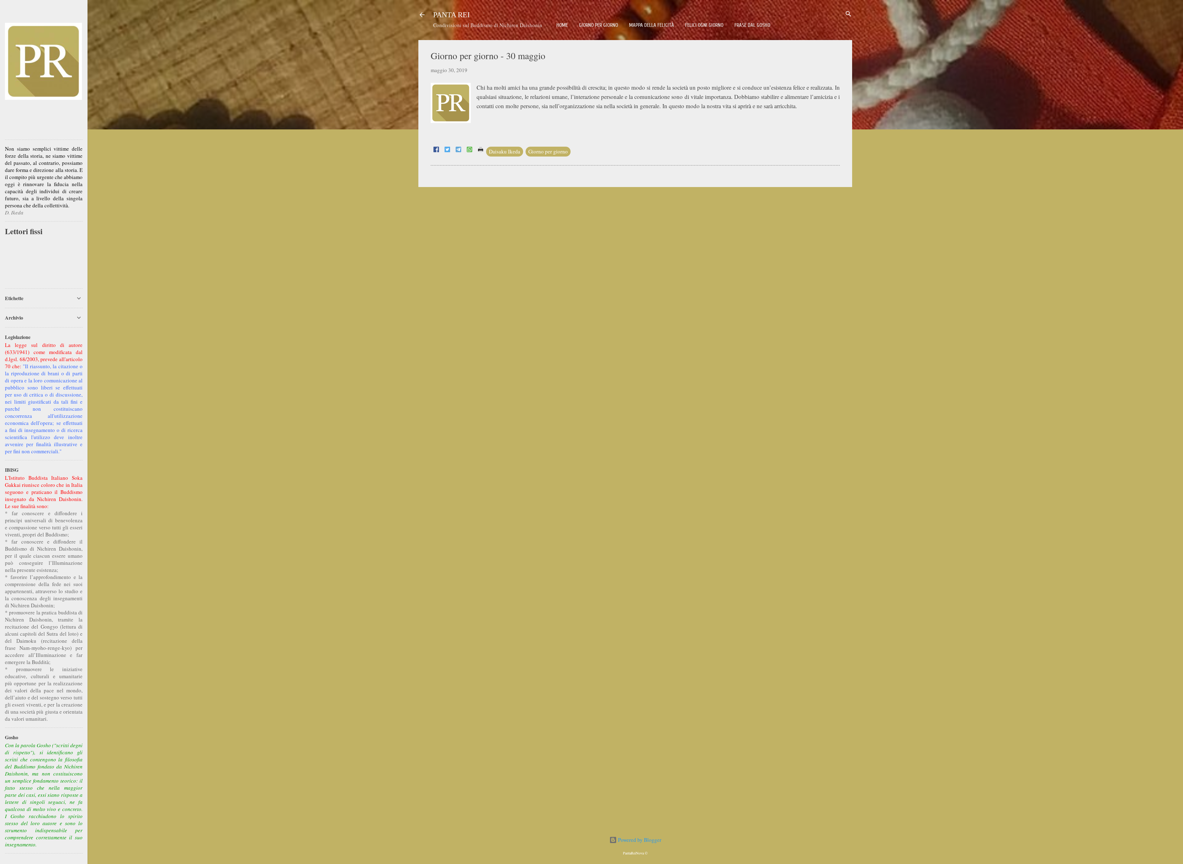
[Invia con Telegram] (458, 150)
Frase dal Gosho (752, 25)
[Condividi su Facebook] (436, 150)
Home (562, 25)
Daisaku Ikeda (504, 151)
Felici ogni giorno (704, 25)
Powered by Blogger (639, 839)
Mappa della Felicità (651, 25)
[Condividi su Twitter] (447, 150)
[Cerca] (848, 14)
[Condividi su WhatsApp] (469, 150)
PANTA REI (451, 15)
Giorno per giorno (598, 25)
